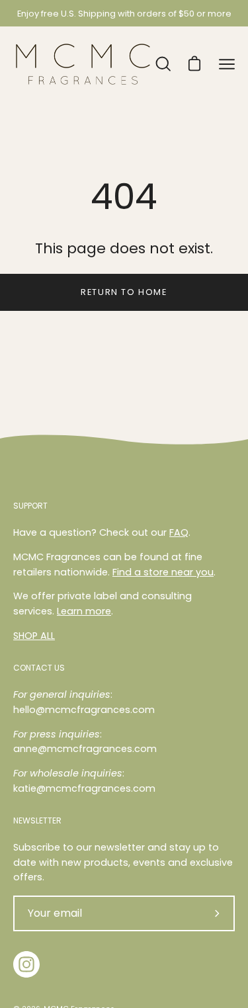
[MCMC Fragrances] (83, 64)
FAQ (178, 532)
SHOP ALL (34, 635)
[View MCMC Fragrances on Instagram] (26, 964)
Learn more (84, 611)
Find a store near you (163, 572)
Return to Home (124, 292)
